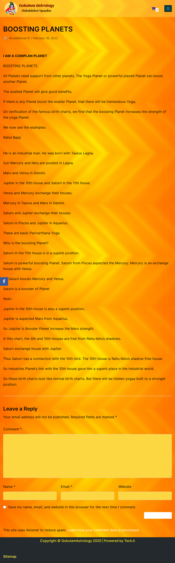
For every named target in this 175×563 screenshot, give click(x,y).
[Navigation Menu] (168, 8)
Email (66, 486)
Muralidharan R (19, 38)
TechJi (129, 541)
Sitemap (9, 556)
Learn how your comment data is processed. (103, 530)
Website (124, 486)
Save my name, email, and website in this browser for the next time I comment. (72, 507)
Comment (12, 429)
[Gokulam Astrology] (28, 8)
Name (9, 486)
